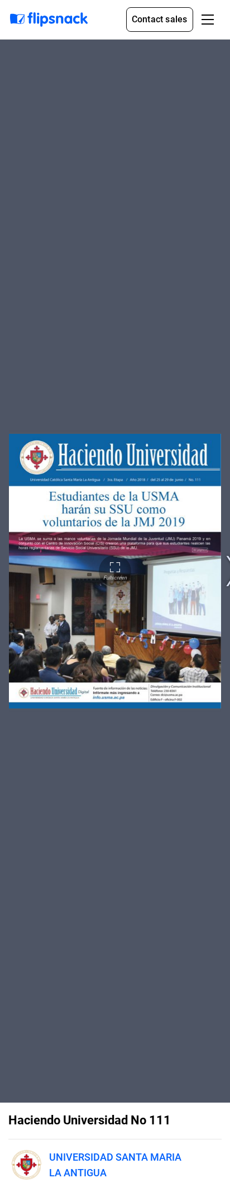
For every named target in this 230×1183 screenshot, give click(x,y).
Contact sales (160, 19)
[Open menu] (207, 19)
